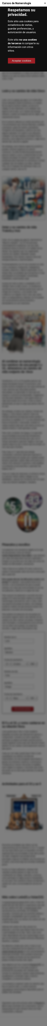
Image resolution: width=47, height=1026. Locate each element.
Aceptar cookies (21, 60)
